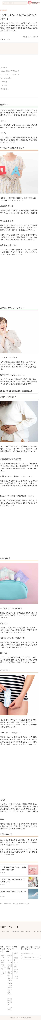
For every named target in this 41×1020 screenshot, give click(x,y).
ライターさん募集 (16, 965)
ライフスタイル (3, 974)
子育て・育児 (25, 931)
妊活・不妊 (6, 931)
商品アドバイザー (9, 974)
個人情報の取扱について (9, 1002)
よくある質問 (9, 1008)
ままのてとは (9, 979)
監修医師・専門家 (9, 967)
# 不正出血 (3, 10)
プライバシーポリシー (9, 993)
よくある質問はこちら (26, 953)
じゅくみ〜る (16, 977)
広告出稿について (16, 971)
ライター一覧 (9, 961)
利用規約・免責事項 (9, 985)
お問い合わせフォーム (30, 957)
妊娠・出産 (15, 931)
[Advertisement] (20, 282)
